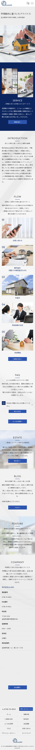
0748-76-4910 (6, 597)
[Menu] (32, 3)
